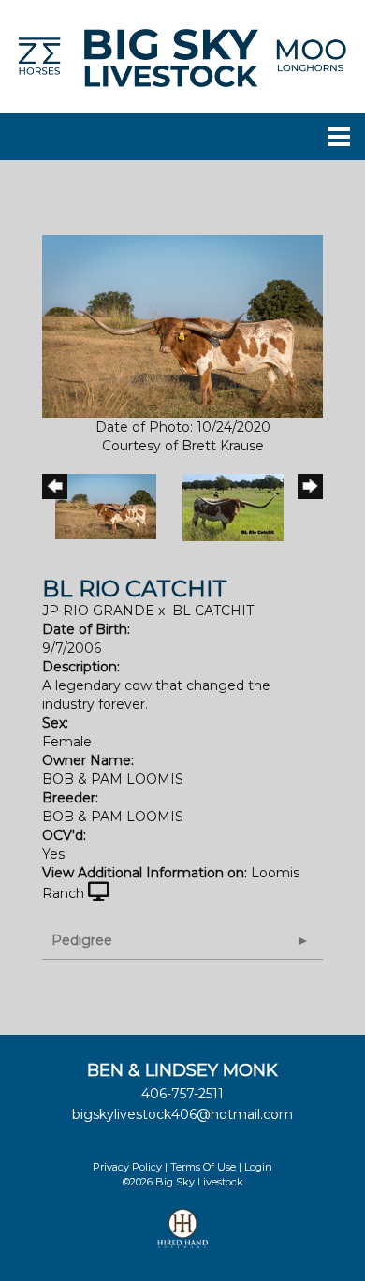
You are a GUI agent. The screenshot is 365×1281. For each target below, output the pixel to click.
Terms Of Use (203, 1166)
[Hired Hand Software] (183, 1236)
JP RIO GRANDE (98, 610)
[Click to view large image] (182, 325)
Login (258, 1166)
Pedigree (81, 940)
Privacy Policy (127, 1166)
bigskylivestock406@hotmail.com (182, 1114)
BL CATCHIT (213, 610)
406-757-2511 (182, 1093)
